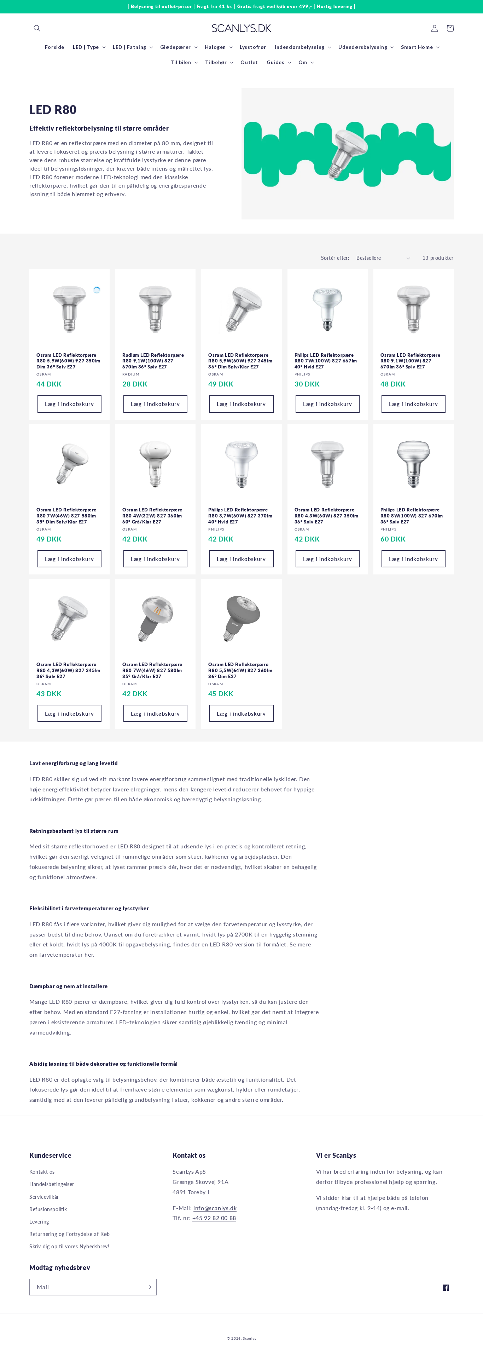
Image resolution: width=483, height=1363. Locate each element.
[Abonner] (148, 1287)
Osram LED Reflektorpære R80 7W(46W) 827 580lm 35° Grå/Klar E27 (152, 670)
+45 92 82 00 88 (214, 1217)
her (89, 954)
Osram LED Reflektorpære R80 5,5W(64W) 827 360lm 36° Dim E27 (240, 670)
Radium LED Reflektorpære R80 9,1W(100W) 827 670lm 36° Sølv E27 (153, 361)
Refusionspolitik (48, 1209)
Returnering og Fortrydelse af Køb (69, 1234)
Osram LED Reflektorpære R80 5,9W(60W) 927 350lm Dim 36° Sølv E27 (68, 361)
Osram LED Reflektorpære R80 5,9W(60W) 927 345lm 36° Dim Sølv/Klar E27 (240, 361)
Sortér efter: (335, 258)
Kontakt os (42, 1172)
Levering (39, 1222)
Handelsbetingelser (51, 1184)
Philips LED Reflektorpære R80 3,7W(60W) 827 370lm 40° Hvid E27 (240, 516)
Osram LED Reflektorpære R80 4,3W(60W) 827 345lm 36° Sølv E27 (68, 670)
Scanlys (249, 1338)
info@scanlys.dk (215, 1207)
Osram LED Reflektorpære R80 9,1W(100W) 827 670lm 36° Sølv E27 (410, 361)
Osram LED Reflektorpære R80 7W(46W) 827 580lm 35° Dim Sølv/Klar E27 (66, 516)
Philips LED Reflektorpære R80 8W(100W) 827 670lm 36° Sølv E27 (411, 516)
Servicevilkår (44, 1197)
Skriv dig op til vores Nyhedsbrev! (69, 1246)
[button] (37, 28)
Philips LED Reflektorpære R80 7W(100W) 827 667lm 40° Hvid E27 (326, 361)
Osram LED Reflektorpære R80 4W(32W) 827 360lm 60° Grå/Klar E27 (152, 516)
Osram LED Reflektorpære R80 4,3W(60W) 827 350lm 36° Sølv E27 (327, 516)
